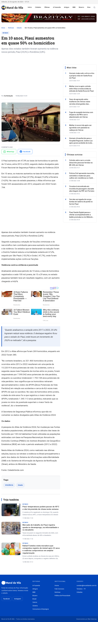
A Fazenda (57, 7)
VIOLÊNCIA (9, 485)
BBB (74, 7)
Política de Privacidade (62, 595)
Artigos (66, 7)
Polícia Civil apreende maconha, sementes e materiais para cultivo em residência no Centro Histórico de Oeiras (81, 175)
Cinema (35, 606)
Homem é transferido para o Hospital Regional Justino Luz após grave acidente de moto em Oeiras (81, 140)
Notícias (11, 28)
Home (57, 585)
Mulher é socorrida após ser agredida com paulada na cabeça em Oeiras (80, 127)
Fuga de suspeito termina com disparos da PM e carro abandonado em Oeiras (81, 114)
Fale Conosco (59, 589)
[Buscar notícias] (94, 7)
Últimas (47, 7)
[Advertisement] (30, 73)
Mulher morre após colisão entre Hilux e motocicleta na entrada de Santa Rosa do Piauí (81, 88)
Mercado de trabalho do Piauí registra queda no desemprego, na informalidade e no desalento (40, 527)
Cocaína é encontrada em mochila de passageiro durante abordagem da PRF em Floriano (81, 188)
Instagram (17, 599)
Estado (19, 28)
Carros (35, 602)
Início (30, 7)
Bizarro (81, 7)
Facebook (6, 599)
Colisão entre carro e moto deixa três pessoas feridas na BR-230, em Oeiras (81, 162)
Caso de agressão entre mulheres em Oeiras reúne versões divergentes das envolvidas (79, 101)
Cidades (38, 7)
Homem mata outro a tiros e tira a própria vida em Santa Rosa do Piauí (81, 75)
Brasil (89, 7)
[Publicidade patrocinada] (49, 18)
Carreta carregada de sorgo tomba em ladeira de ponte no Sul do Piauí (81, 201)
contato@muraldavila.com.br (87, 585)
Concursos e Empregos (41, 609)
